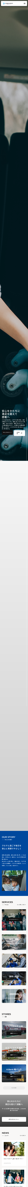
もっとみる (22, 1135)
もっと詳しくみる (21, 904)
